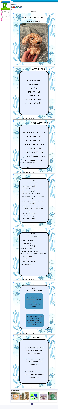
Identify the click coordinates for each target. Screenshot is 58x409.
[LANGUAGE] (32, 404)
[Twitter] (21, 7)
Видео (5, 12)
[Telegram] (16, 7)
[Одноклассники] (12, 7)
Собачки (15, 4)
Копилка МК (5, 10)
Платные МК (5, 11)
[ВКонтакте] (11, 7)
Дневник (5, 15)
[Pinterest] (14, 7)
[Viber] (18, 7)
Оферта (3, 18)
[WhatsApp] (17, 7)
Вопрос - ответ (4, 17)
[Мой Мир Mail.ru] (15, 7)
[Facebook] (20, 7)
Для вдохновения (5, 16)
